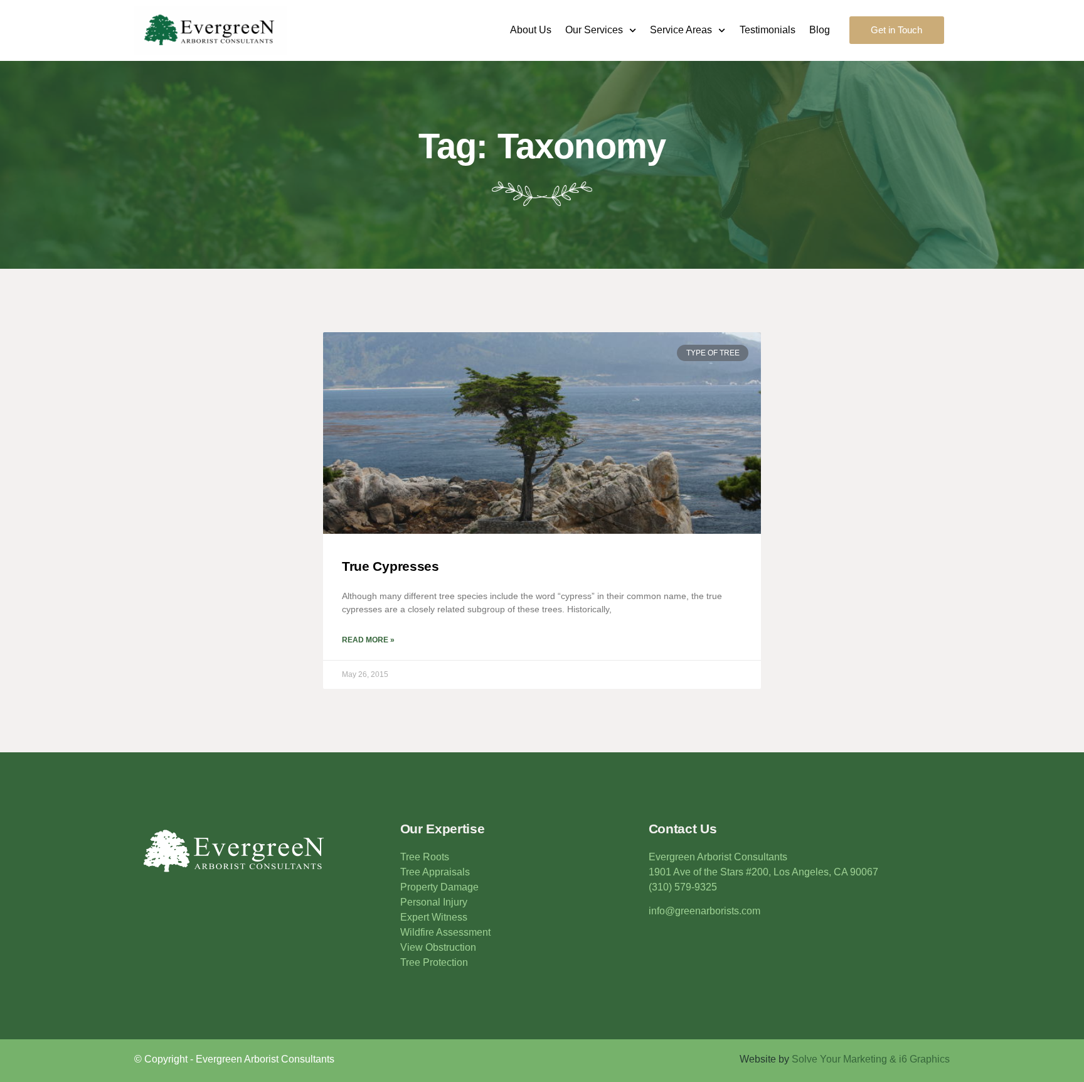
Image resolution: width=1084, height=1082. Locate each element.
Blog (819, 29)
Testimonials (767, 29)
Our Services (594, 29)
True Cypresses (390, 566)
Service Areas (681, 29)
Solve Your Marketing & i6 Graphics (871, 1059)
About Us (530, 29)
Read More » (368, 640)
